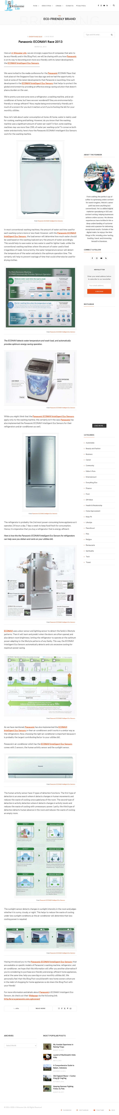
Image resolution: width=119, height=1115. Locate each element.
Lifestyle (89, 522)
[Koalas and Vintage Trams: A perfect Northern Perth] (110, 327)
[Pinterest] (67, 1008)
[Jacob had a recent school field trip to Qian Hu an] (99, 413)
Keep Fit (89, 517)
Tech (88, 557)
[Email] (70, 1008)
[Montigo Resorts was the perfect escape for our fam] (89, 376)
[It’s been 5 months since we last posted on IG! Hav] (110, 376)
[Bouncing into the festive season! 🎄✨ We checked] (110, 333)
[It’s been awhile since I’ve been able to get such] (110, 382)
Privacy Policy (81, 6)
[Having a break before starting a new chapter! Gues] (89, 394)
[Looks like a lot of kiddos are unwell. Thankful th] (110, 400)
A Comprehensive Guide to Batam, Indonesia (63, 1066)
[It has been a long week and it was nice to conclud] (110, 388)
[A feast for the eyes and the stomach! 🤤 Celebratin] (110, 364)
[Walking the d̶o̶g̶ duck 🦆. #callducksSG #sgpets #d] (110, 358)
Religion (89, 539)
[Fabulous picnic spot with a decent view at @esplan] (99, 351)
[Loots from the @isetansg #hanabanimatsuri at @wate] (89, 358)
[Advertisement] (99, 133)
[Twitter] (64, 1008)
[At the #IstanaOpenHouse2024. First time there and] (89, 382)
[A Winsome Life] (14, 5)
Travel (88, 562)
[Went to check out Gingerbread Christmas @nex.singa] (99, 400)
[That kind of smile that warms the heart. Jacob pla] (110, 413)
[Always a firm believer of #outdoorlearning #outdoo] (110, 315)
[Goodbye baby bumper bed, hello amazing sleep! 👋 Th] (89, 370)
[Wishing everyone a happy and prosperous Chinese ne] (99, 321)
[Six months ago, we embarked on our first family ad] (89, 351)
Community (90, 465)
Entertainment (91, 477)
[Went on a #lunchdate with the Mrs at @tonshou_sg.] (99, 327)
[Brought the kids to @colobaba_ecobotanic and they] (89, 400)
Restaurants (90, 545)
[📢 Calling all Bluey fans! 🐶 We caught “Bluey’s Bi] (99, 382)
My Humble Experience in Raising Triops (63, 1045)
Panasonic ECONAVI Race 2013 (40, 41)
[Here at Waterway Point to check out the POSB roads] (110, 321)
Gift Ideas (89, 500)
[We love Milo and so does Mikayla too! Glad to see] (89, 413)
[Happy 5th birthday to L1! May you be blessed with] (89, 364)
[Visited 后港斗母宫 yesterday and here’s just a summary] (110, 407)
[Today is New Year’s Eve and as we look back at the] (99, 394)
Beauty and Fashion (93, 448)
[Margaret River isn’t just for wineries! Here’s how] (110, 339)
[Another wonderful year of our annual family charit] (89, 321)
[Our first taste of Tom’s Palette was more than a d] (99, 315)
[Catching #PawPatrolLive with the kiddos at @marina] (110, 370)
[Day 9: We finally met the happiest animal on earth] (99, 345)
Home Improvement (93, 511)
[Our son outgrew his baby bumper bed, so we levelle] (99, 370)
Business (89, 454)
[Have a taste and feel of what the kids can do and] (110, 394)
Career (88, 460)
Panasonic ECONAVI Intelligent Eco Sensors (50, 221)
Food (87, 494)
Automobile (90, 443)
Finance (89, 488)
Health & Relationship (94, 505)
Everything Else (35, 37)
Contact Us (69, 6)
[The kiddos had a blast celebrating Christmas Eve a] (89, 327)
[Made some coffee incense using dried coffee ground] (89, 388)
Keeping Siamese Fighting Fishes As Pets (63, 1087)
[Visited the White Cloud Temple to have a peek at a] (89, 407)
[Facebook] (61, 1008)
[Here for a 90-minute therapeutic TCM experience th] (99, 376)
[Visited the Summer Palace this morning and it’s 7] (99, 407)
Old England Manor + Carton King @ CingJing (64, 1077)
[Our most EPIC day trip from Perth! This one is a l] (99, 339)
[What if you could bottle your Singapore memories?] (110, 351)
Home (35, 6)
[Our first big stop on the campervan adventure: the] (89, 345)
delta (17, 1008)
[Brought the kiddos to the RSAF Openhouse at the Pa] (89, 419)
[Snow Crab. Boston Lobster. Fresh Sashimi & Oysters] (89, 315)
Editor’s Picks (46, 6)
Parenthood (90, 528)
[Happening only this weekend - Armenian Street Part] (99, 388)
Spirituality (90, 551)
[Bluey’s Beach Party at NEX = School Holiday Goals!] (99, 364)
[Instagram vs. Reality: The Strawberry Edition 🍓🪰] (89, 333)
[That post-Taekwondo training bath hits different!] (99, 358)
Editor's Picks (91, 471)
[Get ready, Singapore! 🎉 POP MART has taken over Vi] (110, 345)
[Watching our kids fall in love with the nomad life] (89, 339)
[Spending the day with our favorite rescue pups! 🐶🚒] (99, 333)
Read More (40, 1008)
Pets (87, 534)
